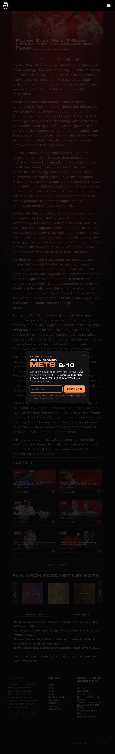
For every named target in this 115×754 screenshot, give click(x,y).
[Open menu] (108, 5)
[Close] (84, 355)
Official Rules (68, 395)
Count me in (74, 389)
